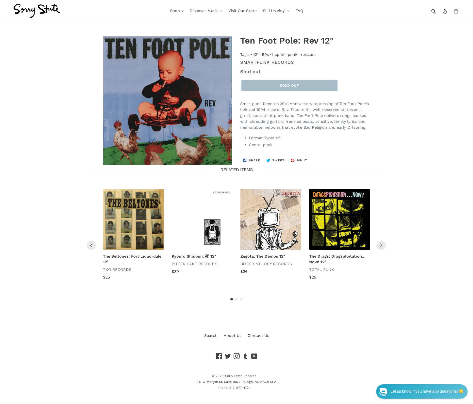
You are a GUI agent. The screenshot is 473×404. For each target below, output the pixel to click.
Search (211, 335)
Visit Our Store (242, 10)
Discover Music (205, 10)
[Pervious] (91, 245)
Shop (175, 10)
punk (292, 54)
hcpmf (278, 54)
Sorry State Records (240, 376)
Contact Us (258, 335)
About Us (232, 335)
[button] (422, 391)
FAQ (299, 10)
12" (255, 54)
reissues (308, 54)
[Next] (381, 245)
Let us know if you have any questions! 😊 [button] (427, 391)
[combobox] (439, 10)
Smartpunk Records (267, 62)
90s (265, 54)
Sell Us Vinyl (275, 10)
